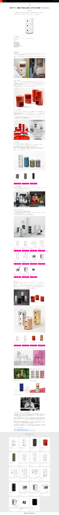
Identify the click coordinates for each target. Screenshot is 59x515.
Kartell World (21, 3)
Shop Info (37, 3)
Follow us (46, 3)
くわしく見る (17, 183)
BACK (30, 5)
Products (13, 3)
